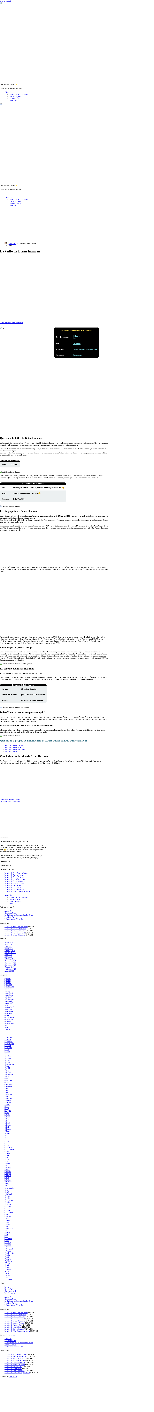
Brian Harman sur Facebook (15, 747)
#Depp (7, 1088)
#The (6, 1237)
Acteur (7, 1271)
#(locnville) (9, 1011)
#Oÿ (6, 1186)
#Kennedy (8, 1147)
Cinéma (7, 1275)
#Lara (7, 1155)
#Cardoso (8, 1072)
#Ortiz (7, 1184)
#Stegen (7, 1233)
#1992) (7, 1029)
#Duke (7, 1092)
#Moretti (8, 1172)
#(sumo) (7, 1025)
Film (6, 1277)
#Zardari (8, 1269)
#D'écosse (8, 1084)
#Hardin (7, 1115)
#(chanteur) (9, 993)
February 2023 (10, 959)
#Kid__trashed (10, 1149)
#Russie (7, 1210)
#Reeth (7, 1196)
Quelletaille (13, 1335)
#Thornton (8, 1239)
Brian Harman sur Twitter (14, 745)
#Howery (8, 1131)
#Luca (7, 1161)
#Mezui (7, 1170)
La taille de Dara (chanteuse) (15, 889)
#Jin (6, 1135)
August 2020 (9, 971)
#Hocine (8, 1125)
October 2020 (9, 967)
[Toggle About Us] (39, 197)
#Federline (8, 1094)
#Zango (7, 1267)
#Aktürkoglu (9, 1044)
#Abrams (8, 1040)
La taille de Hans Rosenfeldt (15, 879)
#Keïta (7, 1145)
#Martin (7, 1163)
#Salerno (8, 1214)
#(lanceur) (8, 1009)
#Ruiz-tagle (9, 1206)
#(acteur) (8, 979)
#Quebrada (8, 1194)
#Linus (7, 1159)
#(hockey (8, 1005)
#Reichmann (9, 1200)
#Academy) (9, 1042)
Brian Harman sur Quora (13, 751)
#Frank (7, 1105)
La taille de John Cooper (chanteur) (17, 891)
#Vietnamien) (9, 1247)
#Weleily (8, 1259)
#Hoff (7, 1127)
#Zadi (7, 1265)
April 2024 (8, 947)
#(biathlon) (8, 989)
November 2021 (10, 963)
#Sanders (8, 1216)
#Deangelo (8, 1086)
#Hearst (7, 1119)
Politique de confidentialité (18, 94)
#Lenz (7, 1157)
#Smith (7, 1224)
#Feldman (8, 1098)
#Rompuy (8, 1204)
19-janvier (77, 336)
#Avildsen (8, 1048)
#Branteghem (9, 1064)
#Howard (8, 1129)
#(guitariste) (9, 1003)
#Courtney (8, 1080)
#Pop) (7, 1192)
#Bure (7, 1070)
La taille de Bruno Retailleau (15, 877)
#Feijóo (7, 1096)
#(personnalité (10, 1017)
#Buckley (8, 1068)
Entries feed (9, 1289)
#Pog (6, 1190)
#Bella (7, 1054)
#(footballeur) (9, 999)
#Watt (7, 1257)
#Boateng (8, 1056)
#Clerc (7, 1076)
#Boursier (8, 1058)
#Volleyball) (9, 1249)
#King (7, 1151)
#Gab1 (7, 1107)
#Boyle (7, 1062)
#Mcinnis (8, 1168)
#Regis (7, 1198)
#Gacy (7, 1109)
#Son (6, 1226)
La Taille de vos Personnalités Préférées (19, 915)
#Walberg (8, 1255)
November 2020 (10, 965)
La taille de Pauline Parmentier (15, 875)
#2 (5, 1031)
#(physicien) (9, 1019)
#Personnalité (9, 1188)
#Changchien (9, 1074)
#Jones (7, 1137)
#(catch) (7, 991)
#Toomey (8, 1243)
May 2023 (8, 957)
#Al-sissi (8, 1046)
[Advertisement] (77, 224)
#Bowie (7, 1060)
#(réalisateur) (9, 1023)
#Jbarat (7, 1133)
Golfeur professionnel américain (11, 323)
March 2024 (9, 949)
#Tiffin (7, 1241)
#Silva (7, 1222)
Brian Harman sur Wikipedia (15, 749)
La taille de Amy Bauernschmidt (16, 873)
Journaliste (8, 1279)
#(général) (8, 1001)
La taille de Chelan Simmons (15, 881)
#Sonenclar (9, 1229)
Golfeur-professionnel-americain (85, 349)
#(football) (8, 997)
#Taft (6, 1235)
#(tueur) (7, 1027)
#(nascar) (8, 1015)
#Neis (7, 1178)
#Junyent (8, 1141)
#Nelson (7, 1180)
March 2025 (9, 943)
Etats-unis (76, 344)
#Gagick (8, 1111)
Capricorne (77, 355)
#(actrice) (8, 983)
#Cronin (7, 1082)
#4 (5, 1036)
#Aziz (7, 1050)
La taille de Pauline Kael (13, 885)
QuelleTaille (12, 244)
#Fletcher (8, 1103)
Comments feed (10, 1291)
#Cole (7, 1078)
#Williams (8, 1261)
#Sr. (6, 1231)
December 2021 (10, 961)
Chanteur (8, 1273)
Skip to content (5, 1)
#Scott (7, 1218)
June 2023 (8, 955)
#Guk (7, 1113)
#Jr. (6, 1139)
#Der (6, 1090)
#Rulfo (7, 1208)
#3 (5, 1033)
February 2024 (10, 951)
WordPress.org (10, 1293)
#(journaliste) (9, 1007)
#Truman (8, 1245)
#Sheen (7, 1220)
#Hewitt (7, 1123)
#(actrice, (8, 981)
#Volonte (8, 1251)
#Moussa (8, 1176)
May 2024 (8, 945)
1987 (74, 338)
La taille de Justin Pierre (13, 887)
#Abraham (8, 1038)
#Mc (6, 1166)
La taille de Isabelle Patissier (15, 883)
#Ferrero (8, 1101)
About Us (12, 100)
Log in (7, 1287)
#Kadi (7, 1143)
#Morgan (8, 1174)
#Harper (7, 1117)
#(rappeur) (8, 1021)
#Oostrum (8, 1182)
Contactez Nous (15, 96)
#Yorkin (7, 1263)
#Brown (7, 1066)
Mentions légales (15, 98)
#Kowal (7, 1153)
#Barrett (7, 1052)
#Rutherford (9, 1212)
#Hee (6, 1121)
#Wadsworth (9, 1253)
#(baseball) (8, 985)
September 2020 (10, 969)
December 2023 (10, 953)
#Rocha (7, 1202)
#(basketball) (9, 987)
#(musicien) (9, 1013)
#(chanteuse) (9, 995)
